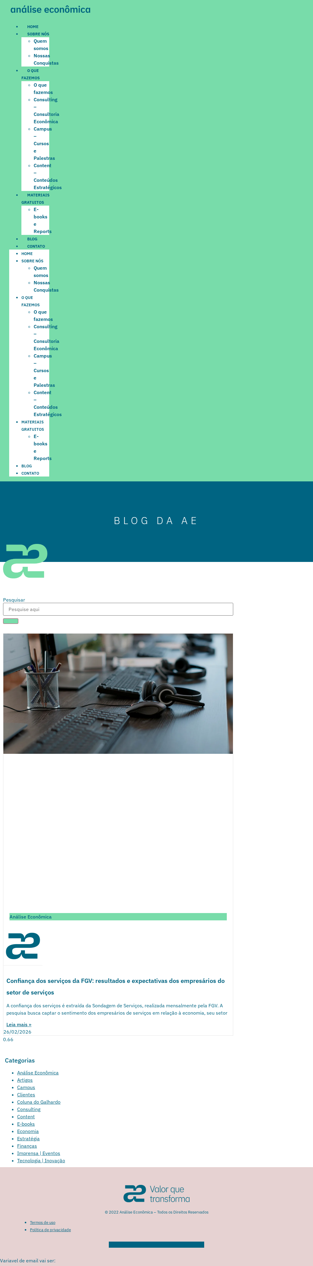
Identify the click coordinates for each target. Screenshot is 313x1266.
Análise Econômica (38, 1073)
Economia (28, 1131)
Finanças (27, 1146)
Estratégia (28, 1138)
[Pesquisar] (10, 621)
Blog (32, 239)
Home (33, 26)
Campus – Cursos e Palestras (44, 143)
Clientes (26, 1095)
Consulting (28, 1109)
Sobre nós (38, 34)
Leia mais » (18, 1024)
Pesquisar (14, 599)
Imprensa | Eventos (38, 1153)
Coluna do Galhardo (39, 1102)
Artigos (25, 1080)
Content (26, 1116)
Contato (36, 246)
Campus (26, 1087)
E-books (26, 1124)
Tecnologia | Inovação (41, 1160)
